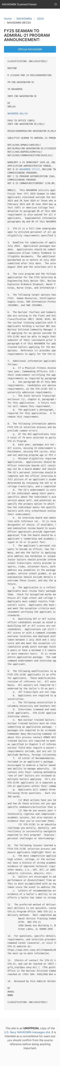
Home (8, 18)
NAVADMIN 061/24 (18, 113)
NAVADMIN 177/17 (30, 169)
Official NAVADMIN (30, 49)
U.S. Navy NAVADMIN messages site (27, 1032)
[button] (55, 4)
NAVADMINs (24, 18)
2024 (40, 18)
